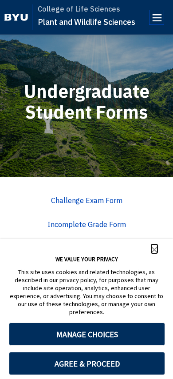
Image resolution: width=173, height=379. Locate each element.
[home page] (16, 17)
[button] (154, 248)
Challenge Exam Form (86, 200)
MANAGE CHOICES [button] (87, 334)
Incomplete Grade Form (86, 224)
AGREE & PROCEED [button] (87, 364)
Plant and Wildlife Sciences (86, 22)
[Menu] (156, 17)
